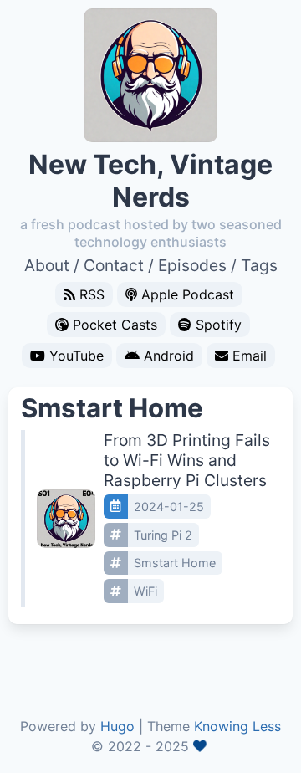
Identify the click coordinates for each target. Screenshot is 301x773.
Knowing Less (237, 726)
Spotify (219, 324)
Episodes (192, 265)
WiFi (145, 591)
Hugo (117, 726)
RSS (92, 294)
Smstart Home (175, 562)
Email (249, 355)
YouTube (76, 355)
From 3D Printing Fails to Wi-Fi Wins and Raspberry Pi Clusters (187, 460)
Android (169, 355)
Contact (114, 265)
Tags (259, 265)
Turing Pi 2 (163, 535)
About (46, 265)
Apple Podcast (187, 294)
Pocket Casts (115, 324)
